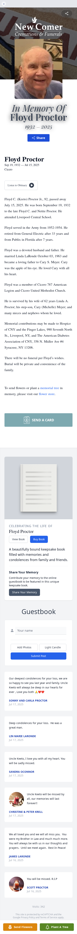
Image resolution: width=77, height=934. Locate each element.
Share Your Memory (24, 592)
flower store (47, 394)
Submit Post (38, 656)
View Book (18, 539)
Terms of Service (48, 917)
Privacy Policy (28, 917)
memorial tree (49, 388)
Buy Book (39, 539)
